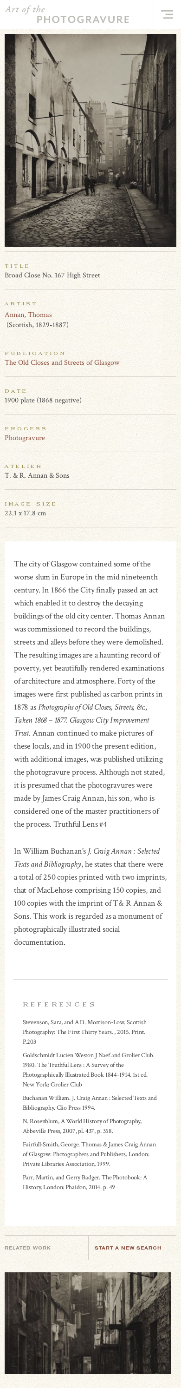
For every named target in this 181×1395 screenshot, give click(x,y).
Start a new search (128, 1248)
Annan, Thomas (28, 315)
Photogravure (25, 438)
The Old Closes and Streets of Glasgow (62, 363)
